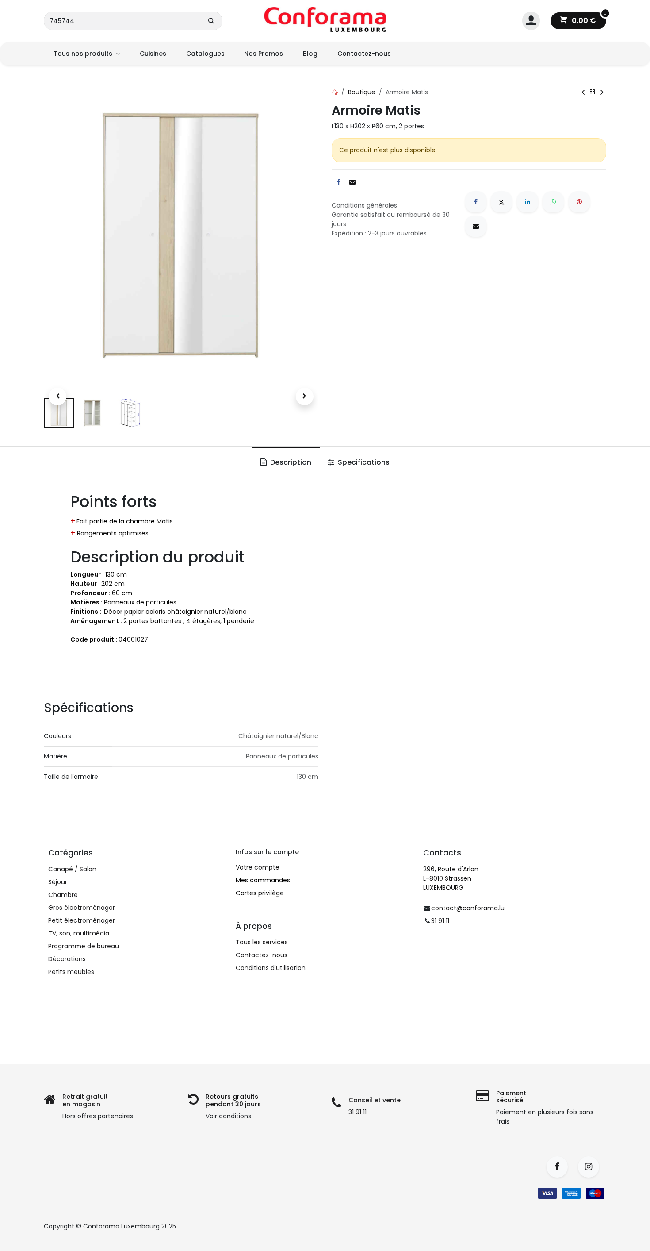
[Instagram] (591, 1167)
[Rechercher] (211, 21)
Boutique (361, 92)
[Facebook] (475, 201)
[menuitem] (87, 53)
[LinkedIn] (527, 201)
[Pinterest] (579, 201)
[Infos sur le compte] (531, 21)
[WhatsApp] (553, 201)
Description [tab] (289, 462)
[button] (57, 396)
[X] (501, 201)
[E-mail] (475, 226)
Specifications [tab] (363, 462)
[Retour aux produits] (592, 92)
